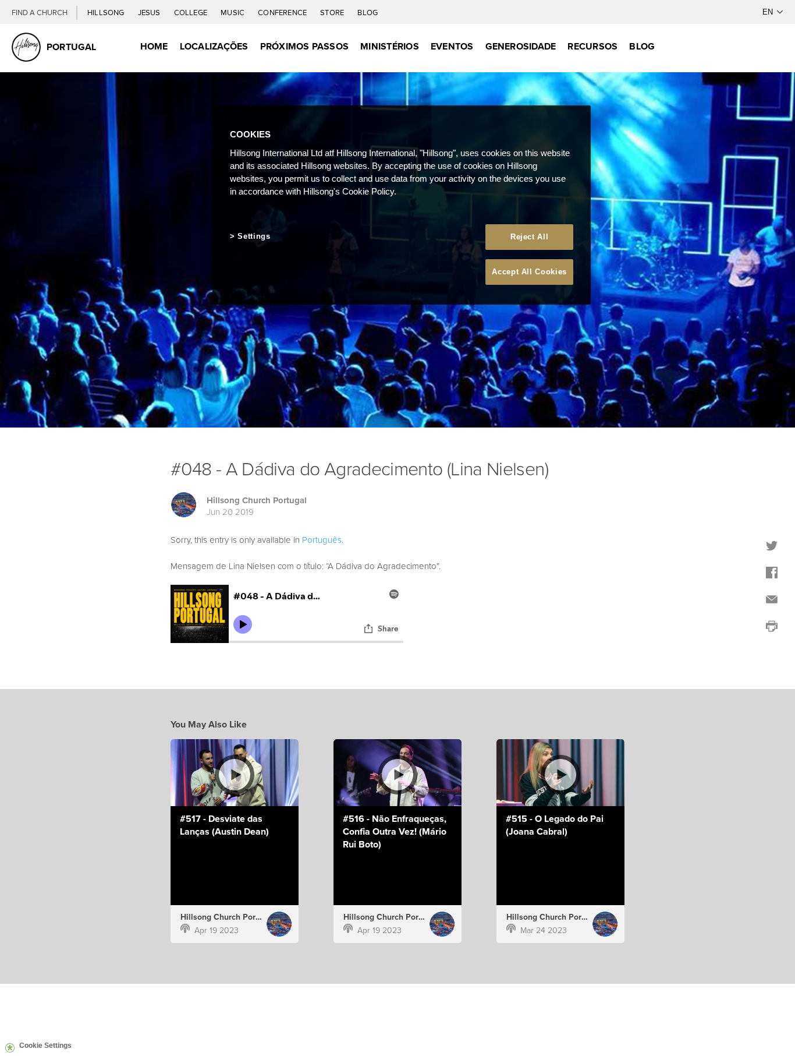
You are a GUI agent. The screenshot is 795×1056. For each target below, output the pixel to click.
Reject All (529, 236)
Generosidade (520, 46)
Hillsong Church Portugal (257, 500)
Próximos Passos (304, 46)
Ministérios (389, 46)
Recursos (592, 46)
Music (233, 12)
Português (322, 540)
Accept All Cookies (529, 271)
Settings (253, 236)
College (191, 12)
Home (154, 46)
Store (333, 12)
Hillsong (106, 12)
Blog (367, 12)
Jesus (150, 12)
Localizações (214, 46)
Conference (283, 12)
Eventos (452, 46)
